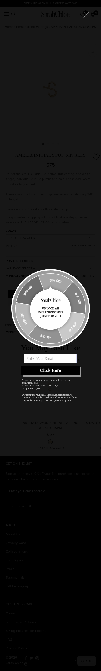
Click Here (50, 370)
